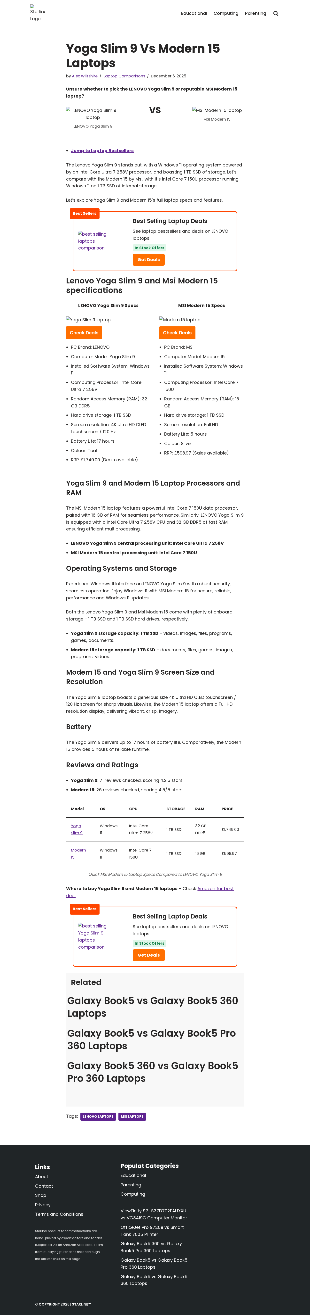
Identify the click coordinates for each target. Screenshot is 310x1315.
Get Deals (149, 259)
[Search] (276, 13)
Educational (194, 13)
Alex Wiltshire (85, 76)
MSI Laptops (132, 1116)
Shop (40, 1195)
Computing (226, 13)
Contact (44, 1186)
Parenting (255, 13)
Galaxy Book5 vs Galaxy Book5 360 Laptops (152, 1007)
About (41, 1177)
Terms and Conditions (59, 1214)
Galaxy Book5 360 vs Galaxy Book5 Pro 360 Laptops (152, 1072)
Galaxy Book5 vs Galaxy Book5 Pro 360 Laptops (151, 1039)
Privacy (43, 1205)
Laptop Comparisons (124, 76)
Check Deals (84, 333)
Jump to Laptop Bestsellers (102, 151)
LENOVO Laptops (98, 1116)
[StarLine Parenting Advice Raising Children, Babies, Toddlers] (37, 13)
